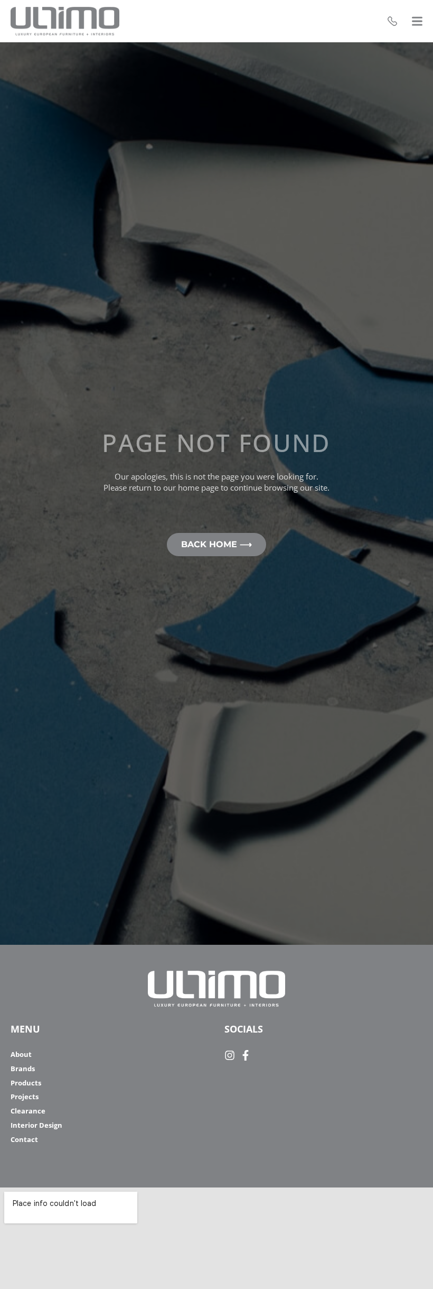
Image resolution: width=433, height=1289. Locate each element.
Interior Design (36, 1125)
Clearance (28, 1111)
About (21, 1054)
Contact (24, 1139)
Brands (23, 1068)
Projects (25, 1096)
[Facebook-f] (245, 1055)
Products (26, 1083)
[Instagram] (229, 1055)
